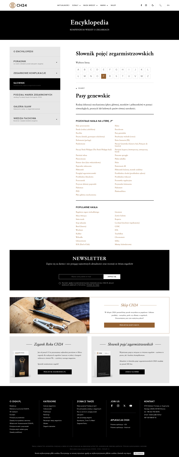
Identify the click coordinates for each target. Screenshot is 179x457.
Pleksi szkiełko (120, 159)
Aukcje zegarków (49, 406)
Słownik (27, 84)
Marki (103, 5)
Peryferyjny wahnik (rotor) (125, 136)
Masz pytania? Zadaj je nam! (87, 406)
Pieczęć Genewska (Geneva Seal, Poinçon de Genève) (131, 145)
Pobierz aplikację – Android (120, 427)
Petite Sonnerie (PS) (122, 140)
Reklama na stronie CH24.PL (19, 409)
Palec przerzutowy (83, 126)
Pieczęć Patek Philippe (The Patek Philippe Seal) (94, 149)
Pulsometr (118, 188)
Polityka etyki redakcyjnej (19, 429)
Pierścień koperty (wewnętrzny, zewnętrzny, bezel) (131, 150)
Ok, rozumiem (139, 453)
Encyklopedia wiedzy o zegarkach (89, 409)
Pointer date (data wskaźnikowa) (88, 162)
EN (168, 5)
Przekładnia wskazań (123, 177)
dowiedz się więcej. (124, 453)
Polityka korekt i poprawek (19, 426)
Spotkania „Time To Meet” (86, 420)
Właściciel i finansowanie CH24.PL (22, 423)
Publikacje (47, 412)
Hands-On (46, 417)
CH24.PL (18, 5)
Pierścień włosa (81, 155)
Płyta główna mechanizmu (86, 195)
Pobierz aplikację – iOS (119, 424)
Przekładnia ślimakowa (84, 177)
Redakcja (13, 406)
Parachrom (119, 129)
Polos (117, 162)
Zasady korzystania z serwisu (20, 420)
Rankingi (46, 414)
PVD (77, 191)
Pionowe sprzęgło (121, 155)
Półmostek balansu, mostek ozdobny (128, 170)
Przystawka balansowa (123, 184)
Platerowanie (81, 159)
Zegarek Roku (82, 423)
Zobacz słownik (132, 372)
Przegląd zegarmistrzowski (86, 173)
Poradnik (28, 62)
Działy (75, 5)
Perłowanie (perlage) (83, 140)
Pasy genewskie (120, 133)
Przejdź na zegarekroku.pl (55, 372)
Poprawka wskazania (84, 166)
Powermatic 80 (120, 166)
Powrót (81, 88)
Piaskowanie (80, 144)
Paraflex (79, 133)
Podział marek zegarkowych (33, 96)
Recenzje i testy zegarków (52, 420)
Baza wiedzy (89, 5)
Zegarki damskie (49, 426)
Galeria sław (27, 108)
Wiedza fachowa (25, 119)
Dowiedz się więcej (93, 285)
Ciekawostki (47, 409)
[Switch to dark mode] (153, 5)
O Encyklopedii (23, 52)
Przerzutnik (80, 180)
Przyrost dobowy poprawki (86, 184)
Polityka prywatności (17, 417)
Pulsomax (79, 188)
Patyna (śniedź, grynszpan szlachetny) (90, 136)
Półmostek (80, 170)
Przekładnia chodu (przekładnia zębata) (130, 173)
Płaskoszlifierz (120, 191)
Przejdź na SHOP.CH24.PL (129, 325)
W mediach (14, 412)
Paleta (117, 126)
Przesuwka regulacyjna (123, 180)
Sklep (113, 5)
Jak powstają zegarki (84, 417)
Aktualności (63, 5)
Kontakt (12, 414)
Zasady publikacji (16, 432)
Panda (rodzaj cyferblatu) (85, 129)
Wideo (45, 423)
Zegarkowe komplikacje (30, 73)
